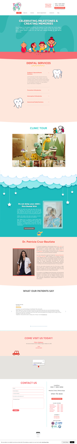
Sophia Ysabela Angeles (21, 304)
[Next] (65, 311)
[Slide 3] (38, 54)
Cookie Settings (65, 442)
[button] (25, 13)
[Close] (75, 442)
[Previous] (11, 311)
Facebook (56, 416)
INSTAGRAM (48, 6)
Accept (72, 442)
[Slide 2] (40, 54)
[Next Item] (63, 147)
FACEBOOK (48, 5)
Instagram (57, 417)
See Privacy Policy (45, 442)
